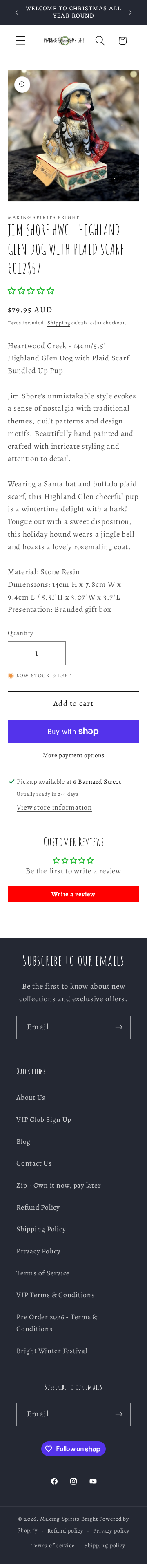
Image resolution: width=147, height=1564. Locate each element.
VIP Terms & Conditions (55, 1295)
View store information (54, 807)
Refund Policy (38, 1207)
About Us (30, 1097)
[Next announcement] (130, 13)
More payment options (74, 755)
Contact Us (34, 1163)
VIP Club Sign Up (43, 1119)
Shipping (58, 322)
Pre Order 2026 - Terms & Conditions (57, 1323)
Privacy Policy (38, 1251)
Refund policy (65, 1531)
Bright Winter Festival (51, 1351)
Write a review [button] (73, 894)
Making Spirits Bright (69, 1519)
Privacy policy (111, 1531)
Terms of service (53, 1545)
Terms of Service (43, 1273)
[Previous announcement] (17, 13)
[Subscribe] (119, 1027)
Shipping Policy (41, 1229)
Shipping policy (105, 1545)
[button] (20, 40)
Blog (23, 1141)
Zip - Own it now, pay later (58, 1185)
